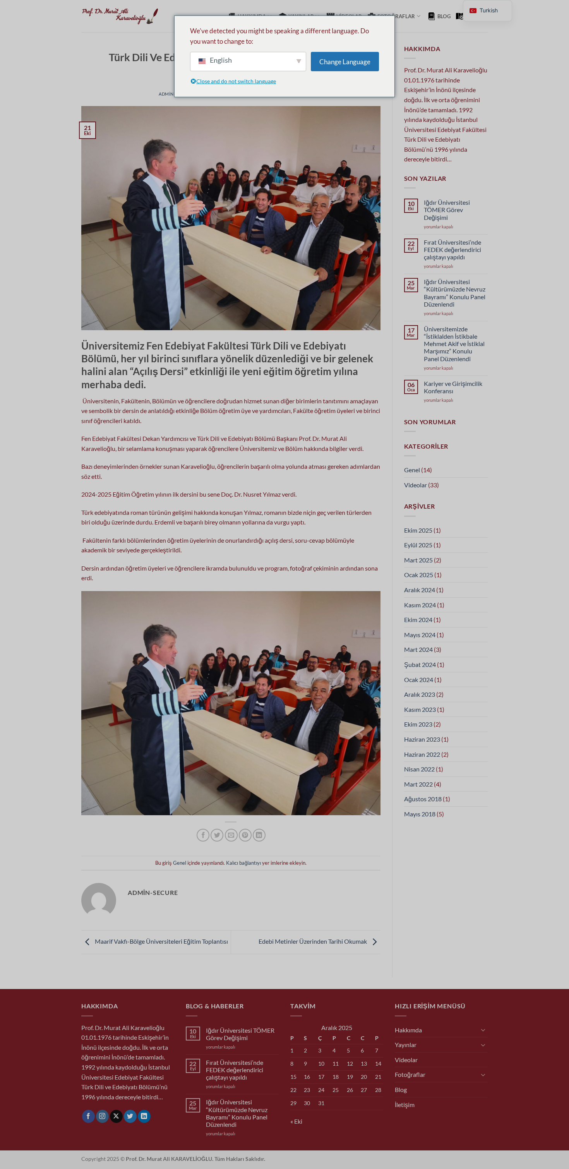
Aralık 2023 (419, 694)
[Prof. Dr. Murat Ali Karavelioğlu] (120, 16)
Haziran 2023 (422, 739)
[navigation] (487, 10)
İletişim (405, 1104)
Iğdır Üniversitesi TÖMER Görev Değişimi (447, 210)
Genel (179, 863)
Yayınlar (405, 1044)
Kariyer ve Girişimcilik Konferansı (453, 387)
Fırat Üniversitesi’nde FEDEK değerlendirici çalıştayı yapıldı (452, 249)
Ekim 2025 (418, 530)
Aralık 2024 (419, 589)
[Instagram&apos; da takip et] (102, 1116)
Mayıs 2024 (419, 634)
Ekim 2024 (418, 619)
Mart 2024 (418, 649)
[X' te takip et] (116, 1116)
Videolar (415, 485)
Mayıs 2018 (419, 814)
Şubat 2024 (420, 664)
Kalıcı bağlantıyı (243, 863)
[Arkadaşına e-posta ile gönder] (231, 835)
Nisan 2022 (419, 769)
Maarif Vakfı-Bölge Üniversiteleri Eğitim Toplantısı (161, 941)
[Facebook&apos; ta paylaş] (203, 835)
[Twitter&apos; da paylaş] (217, 835)
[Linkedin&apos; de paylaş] (259, 835)
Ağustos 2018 (423, 798)
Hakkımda (408, 1030)
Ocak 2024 (418, 679)
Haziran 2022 (422, 754)
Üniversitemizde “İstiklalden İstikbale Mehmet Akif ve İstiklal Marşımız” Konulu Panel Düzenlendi (454, 343)
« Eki (296, 1121)
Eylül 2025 (418, 545)
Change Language (344, 62)
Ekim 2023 (418, 724)
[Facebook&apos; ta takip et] (88, 1116)
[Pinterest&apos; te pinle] (245, 835)
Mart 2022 (418, 784)
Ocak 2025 (418, 574)
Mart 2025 (418, 560)
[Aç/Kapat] (483, 1029)
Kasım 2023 (420, 709)
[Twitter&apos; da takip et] (130, 1116)
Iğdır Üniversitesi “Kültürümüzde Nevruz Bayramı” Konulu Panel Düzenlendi (454, 293)
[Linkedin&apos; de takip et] (144, 1116)
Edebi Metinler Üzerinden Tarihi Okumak (313, 941)
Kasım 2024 (420, 604)
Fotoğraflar (396, 16)
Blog (444, 16)
